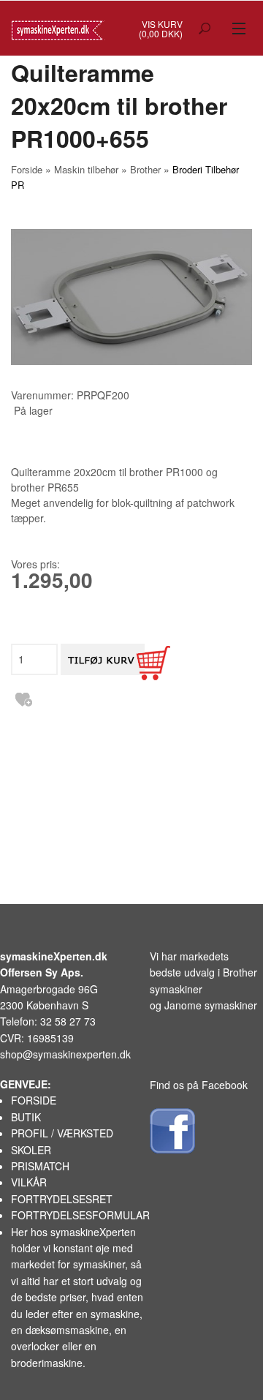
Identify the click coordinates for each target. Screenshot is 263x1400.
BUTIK (26, 1117)
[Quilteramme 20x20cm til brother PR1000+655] (131, 296)
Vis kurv (162, 24)
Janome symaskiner (210, 1005)
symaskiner (99, 1264)
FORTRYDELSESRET (62, 1199)
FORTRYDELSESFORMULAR (80, 1215)
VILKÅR (29, 1182)
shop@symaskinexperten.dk (65, 1054)
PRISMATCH (40, 1166)
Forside (26, 169)
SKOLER (31, 1150)
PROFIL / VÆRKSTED (62, 1133)
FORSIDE (33, 1100)
